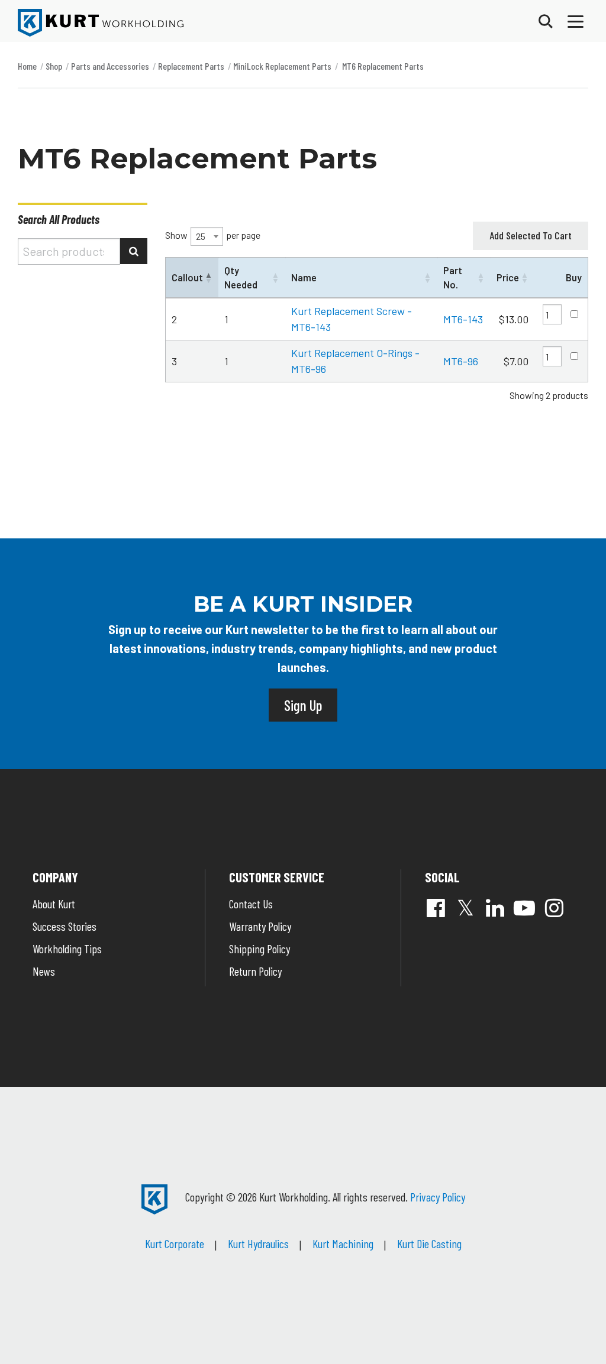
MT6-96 (460, 361)
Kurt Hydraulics (258, 1243)
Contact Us (251, 904)
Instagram (554, 907)
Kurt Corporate (174, 1243)
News (44, 971)
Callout (187, 277)
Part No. (452, 277)
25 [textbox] (200, 236)
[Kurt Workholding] (100, 23)
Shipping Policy (259, 948)
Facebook (435, 907)
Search (133, 251)
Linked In (494, 907)
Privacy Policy (437, 1197)
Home (27, 66)
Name (304, 277)
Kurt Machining (342, 1243)
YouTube (524, 907)
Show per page (212, 235)
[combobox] (207, 236)
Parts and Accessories (110, 66)
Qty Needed (240, 277)
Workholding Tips (67, 948)
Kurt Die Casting (429, 1243)
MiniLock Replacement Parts (282, 66)
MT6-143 (463, 319)
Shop (54, 66)
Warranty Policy (260, 926)
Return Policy (255, 971)
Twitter (465, 907)
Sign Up (303, 705)
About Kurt (54, 904)
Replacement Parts (191, 66)
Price (508, 277)
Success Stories (64, 926)
